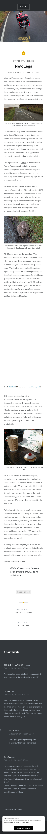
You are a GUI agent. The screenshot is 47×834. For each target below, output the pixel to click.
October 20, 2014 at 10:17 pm (16, 694)
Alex (17, 72)
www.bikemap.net (34, 387)
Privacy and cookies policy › (22, 822)
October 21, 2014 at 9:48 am (16, 760)
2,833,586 (12, 387)
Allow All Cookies (23, 828)
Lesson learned (23, 592)
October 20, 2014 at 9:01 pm (16, 668)
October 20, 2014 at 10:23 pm (21, 734)
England (30, 61)
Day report (18, 61)
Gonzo (23, 162)
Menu (24, 7)
